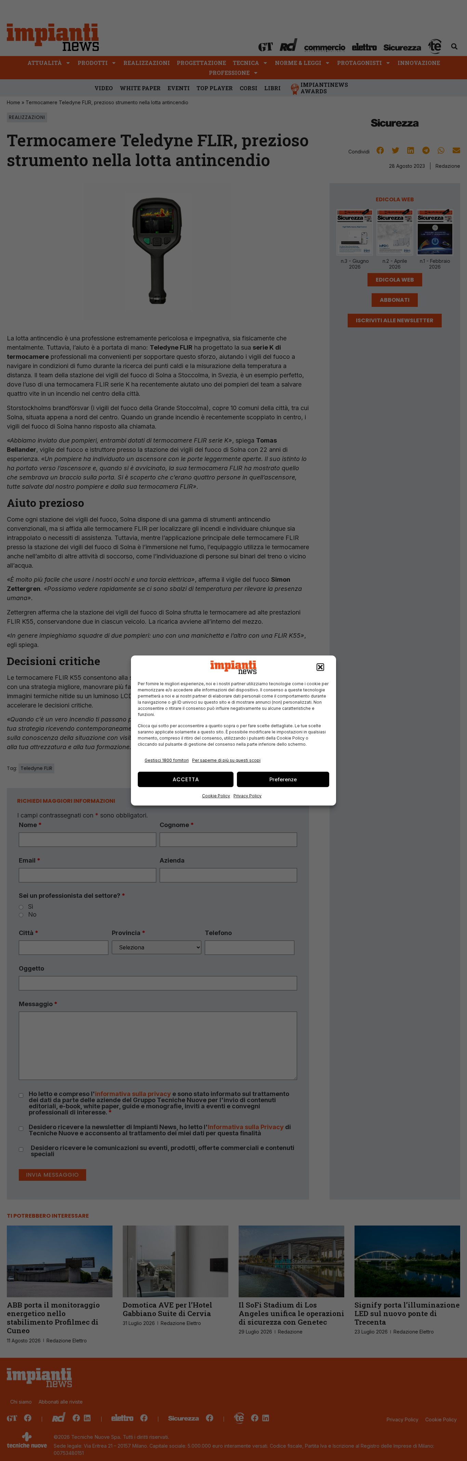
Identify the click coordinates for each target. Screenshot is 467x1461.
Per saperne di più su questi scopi (226, 760)
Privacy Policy (248, 795)
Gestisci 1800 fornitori (167, 760)
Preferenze (283, 779)
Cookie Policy (216, 795)
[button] (320, 667)
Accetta (186, 779)
